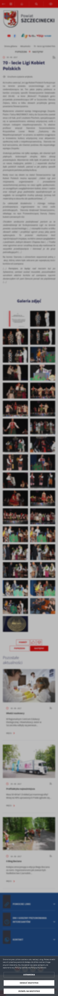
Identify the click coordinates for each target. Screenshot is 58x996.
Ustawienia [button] (29, 974)
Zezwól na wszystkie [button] (29, 991)
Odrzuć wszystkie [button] (29, 982)
